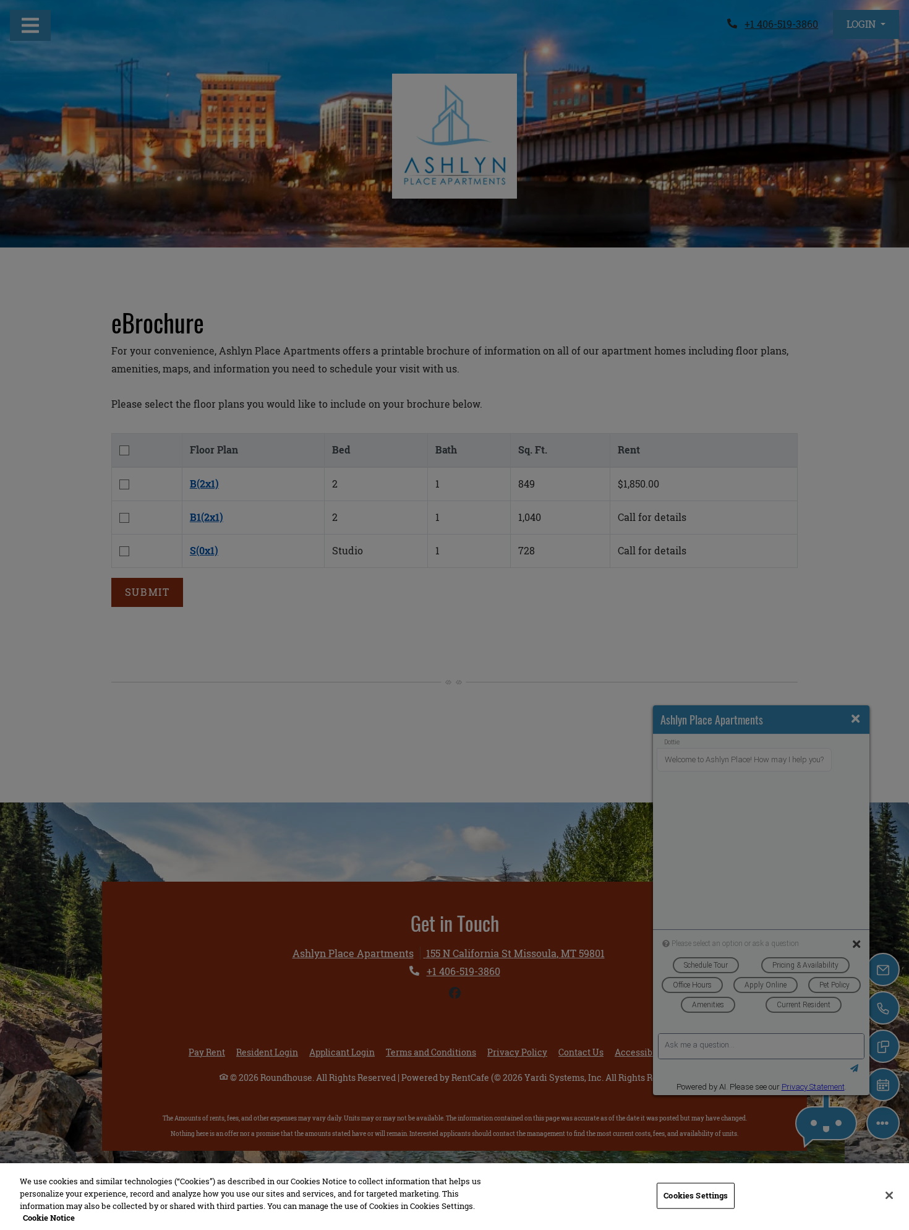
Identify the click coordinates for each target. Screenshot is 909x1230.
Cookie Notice (49, 1217)
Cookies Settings (696, 1195)
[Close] (889, 1195)
